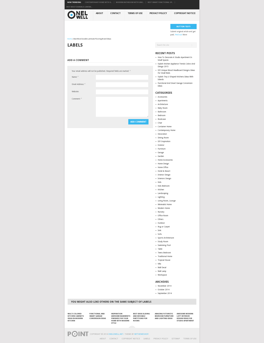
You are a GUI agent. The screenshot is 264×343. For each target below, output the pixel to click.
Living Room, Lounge (167, 201)
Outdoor (161, 223)
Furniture (161, 149)
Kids (159, 182)
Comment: (77, 98)
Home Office (163, 167)
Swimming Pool (164, 245)
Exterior (161, 145)
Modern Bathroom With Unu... (130, 2)
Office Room (163, 215)
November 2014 (164, 286)
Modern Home (164, 208)
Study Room (163, 241)
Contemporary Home (166, 130)
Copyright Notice (184, 13)
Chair (160, 123)
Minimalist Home (165, 204)
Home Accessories (165, 160)
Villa (159, 264)
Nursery (161, 212)
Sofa (160, 234)
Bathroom (162, 112)
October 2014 (163, 289)
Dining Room (163, 138)
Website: (75, 91)
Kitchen (161, 189)
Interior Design (164, 175)
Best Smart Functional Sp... (160, 2)
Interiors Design (164, 178)
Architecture (163, 104)
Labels (146, 339)
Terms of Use (135, 13)
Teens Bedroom (164, 253)
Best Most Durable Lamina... (79, 7)
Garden (161, 156)
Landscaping (163, 193)
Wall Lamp (162, 271)
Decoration (162, 134)
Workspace (162, 275)
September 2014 (165, 293)
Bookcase (162, 119)
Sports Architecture (166, 238)
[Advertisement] (117, 30)
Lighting (161, 197)
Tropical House (164, 260)
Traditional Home (165, 256)
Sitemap (176, 339)
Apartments (162, 100)
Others (160, 219)
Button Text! (183, 26)
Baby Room (162, 108)
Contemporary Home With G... (98, 2)
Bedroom (161, 115)
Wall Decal (162, 267)
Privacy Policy (158, 13)
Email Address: (78, 84)
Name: (75, 77)
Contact (115, 13)
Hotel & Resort (164, 171)
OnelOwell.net (115, 334)
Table (160, 249)
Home (69, 39)
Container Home (164, 126)
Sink (159, 230)
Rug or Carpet (164, 227)
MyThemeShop (141, 334)
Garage (161, 152)
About (99, 13)
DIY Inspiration (164, 141)
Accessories (162, 97)
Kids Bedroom (164, 186)
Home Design (163, 164)
